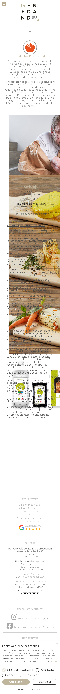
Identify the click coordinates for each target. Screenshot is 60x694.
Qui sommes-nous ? (30, 505)
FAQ (30, 515)
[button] (30, 31)
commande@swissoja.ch (30, 204)
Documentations (30, 521)
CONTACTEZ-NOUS (30, 593)
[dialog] (30, 667)
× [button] (57, 644)
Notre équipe (30, 511)
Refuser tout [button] (44, 682)
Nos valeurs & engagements (30, 508)
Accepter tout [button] (16, 682)
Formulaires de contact (30, 518)
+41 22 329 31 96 (31, 574)
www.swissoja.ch (30, 206)
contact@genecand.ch (31, 577)
